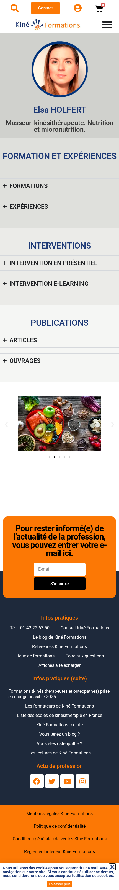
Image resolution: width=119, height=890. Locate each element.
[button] (6, 424)
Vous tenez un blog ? (59, 734)
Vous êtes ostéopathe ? (59, 743)
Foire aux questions (85, 656)
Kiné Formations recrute (59, 724)
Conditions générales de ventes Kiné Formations (60, 839)
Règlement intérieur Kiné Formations (59, 851)
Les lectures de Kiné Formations (60, 753)
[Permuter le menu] (107, 24)
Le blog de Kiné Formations (59, 637)
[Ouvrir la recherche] (14, 8)
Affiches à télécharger (59, 665)
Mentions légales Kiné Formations (59, 813)
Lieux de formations (35, 656)
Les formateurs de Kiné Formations (59, 706)
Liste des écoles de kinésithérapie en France (59, 715)
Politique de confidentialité (60, 826)
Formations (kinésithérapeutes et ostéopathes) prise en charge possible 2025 (59, 694)
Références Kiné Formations (59, 646)
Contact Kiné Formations (85, 627)
